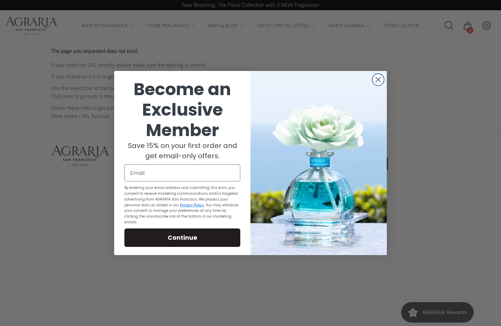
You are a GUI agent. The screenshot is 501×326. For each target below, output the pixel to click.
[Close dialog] (378, 80)
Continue (182, 237)
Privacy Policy (192, 205)
